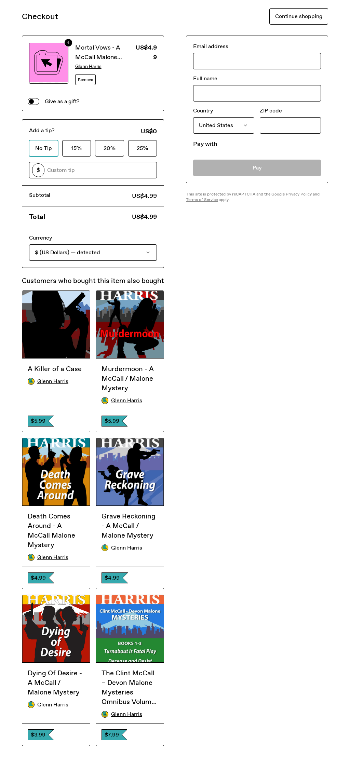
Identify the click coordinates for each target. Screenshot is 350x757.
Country (203, 110)
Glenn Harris (88, 66)
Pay (257, 167)
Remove (85, 79)
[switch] (33, 101)
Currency (40, 237)
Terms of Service (202, 199)
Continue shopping (298, 16)
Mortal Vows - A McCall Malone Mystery (97, 57)
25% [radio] (142, 148)
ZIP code (271, 110)
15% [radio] (76, 148)
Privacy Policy (299, 194)
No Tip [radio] (43, 148)
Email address (210, 46)
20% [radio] (110, 148)
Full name (205, 78)
